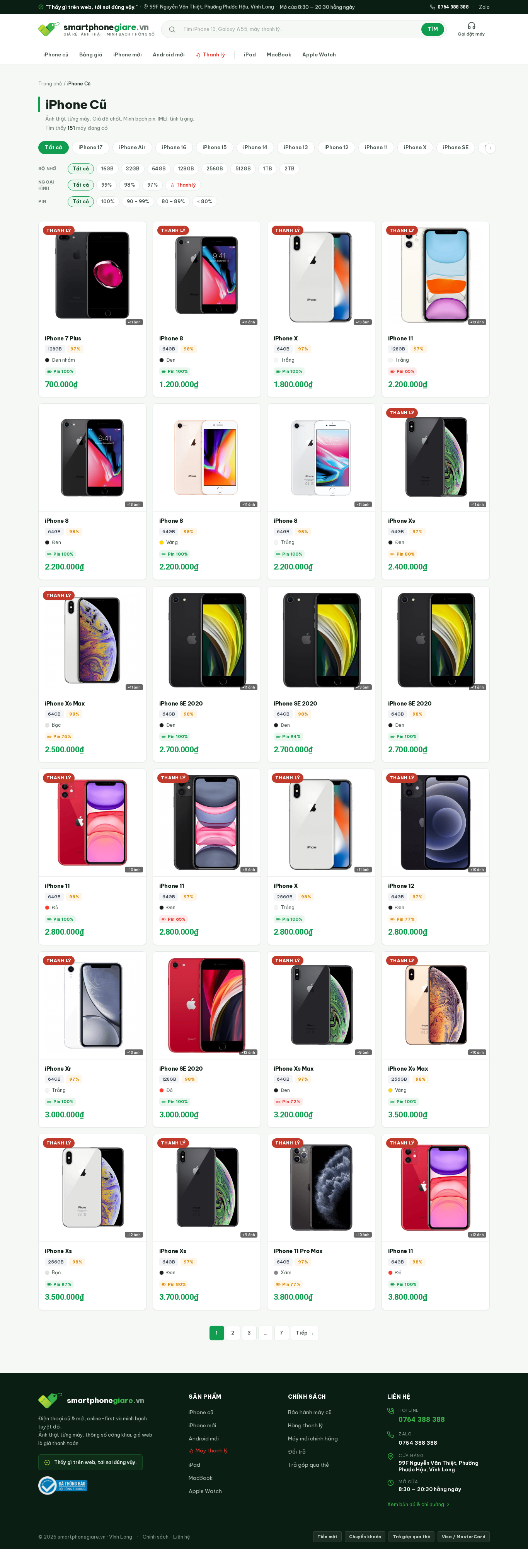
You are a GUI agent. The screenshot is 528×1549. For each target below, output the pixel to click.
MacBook (279, 54)
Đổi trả (297, 1451)
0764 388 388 (422, 1419)
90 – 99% (138, 201)
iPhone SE (455, 147)
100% (107, 201)
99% (106, 185)
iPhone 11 (376, 147)
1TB (267, 169)
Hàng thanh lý (305, 1425)
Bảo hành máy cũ (310, 1412)
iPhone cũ (55, 54)
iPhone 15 (215, 147)
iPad (250, 54)
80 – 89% (173, 201)
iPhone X (415, 147)
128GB (186, 169)
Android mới (169, 54)
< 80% (204, 201)
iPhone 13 (296, 147)
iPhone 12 (336, 147)
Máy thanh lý (212, 1450)
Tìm (433, 29)
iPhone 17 (90, 147)
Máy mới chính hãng (313, 1438)
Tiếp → (305, 1333)
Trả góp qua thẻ (308, 1464)
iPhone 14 (255, 147)
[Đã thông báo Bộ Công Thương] (62, 1485)
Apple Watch (319, 54)
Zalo (484, 7)
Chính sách (156, 1537)
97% (152, 185)
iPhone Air (132, 147)
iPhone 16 (174, 147)
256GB (214, 169)
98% (129, 185)
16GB (107, 169)
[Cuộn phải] (490, 148)
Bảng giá (90, 54)
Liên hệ (181, 1537)
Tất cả (53, 147)
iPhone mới (127, 54)
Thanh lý (214, 54)
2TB (289, 169)
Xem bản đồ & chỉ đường (415, 1504)
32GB (133, 169)
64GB (159, 169)
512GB (243, 169)
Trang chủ (50, 84)
